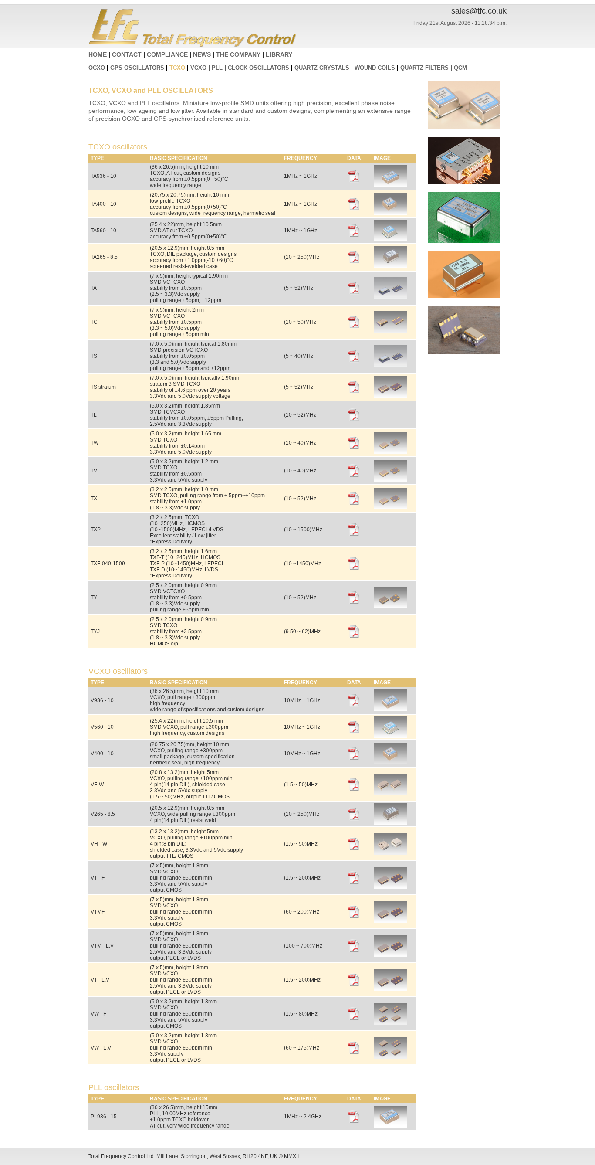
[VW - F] (390, 1023)
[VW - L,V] (390, 1057)
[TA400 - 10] (390, 213)
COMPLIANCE (167, 54)
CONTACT (127, 54)
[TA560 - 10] (390, 240)
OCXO (96, 68)
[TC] (390, 331)
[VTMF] (390, 921)
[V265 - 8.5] (390, 823)
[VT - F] (390, 887)
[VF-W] (390, 794)
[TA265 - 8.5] (390, 266)
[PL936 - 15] (390, 1126)
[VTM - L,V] (390, 955)
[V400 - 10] (390, 763)
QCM (460, 68)
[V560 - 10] (390, 736)
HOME (97, 54)
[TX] (390, 508)
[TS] (390, 365)
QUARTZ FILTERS (424, 68)
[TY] (390, 607)
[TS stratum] (390, 396)
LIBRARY (279, 54)
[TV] (390, 480)
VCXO (198, 68)
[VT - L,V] (390, 989)
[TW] (390, 452)
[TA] (390, 297)
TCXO (177, 68)
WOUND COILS (375, 68)
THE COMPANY (238, 54)
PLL (217, 68)
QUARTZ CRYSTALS (321, 68)
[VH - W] (390, 853)
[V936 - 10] (390, 709)
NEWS (202, 54)
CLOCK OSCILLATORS (258, 68)
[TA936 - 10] (390, 185)
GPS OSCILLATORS (137, 68)
